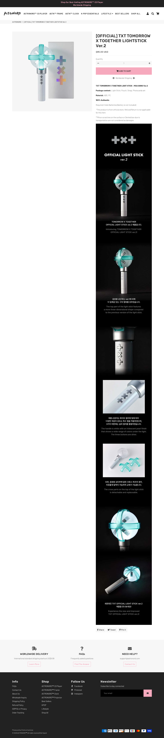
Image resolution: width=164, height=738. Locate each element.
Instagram (78, 694)
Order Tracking (18, 712)
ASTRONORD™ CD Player (52, 686)
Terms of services (27, 730)
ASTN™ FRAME (56, 13)
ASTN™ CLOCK (72, 13)
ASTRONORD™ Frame (51, 690)
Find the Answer (82, 664)
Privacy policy (16, 730)
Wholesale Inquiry (19, 697)
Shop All (45, 712)
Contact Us (130, 664)
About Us (16, 694)
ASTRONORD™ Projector (52, 697)
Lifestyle (45, 709)
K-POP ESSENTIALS (90, 13)
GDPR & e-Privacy (19, 709)
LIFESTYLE (106, 13)
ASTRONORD (16, 22)
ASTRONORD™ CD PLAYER (35, 13)
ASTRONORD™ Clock (50, 694)
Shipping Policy (18, 701)
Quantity (99, 59)
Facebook (78, 686)
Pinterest (78, 690)
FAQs (14, 686)
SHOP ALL (135, 13)
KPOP (44, 705)
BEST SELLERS (122, 13)
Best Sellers (46, 701)
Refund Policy (17, 705)
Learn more (34, 664)
